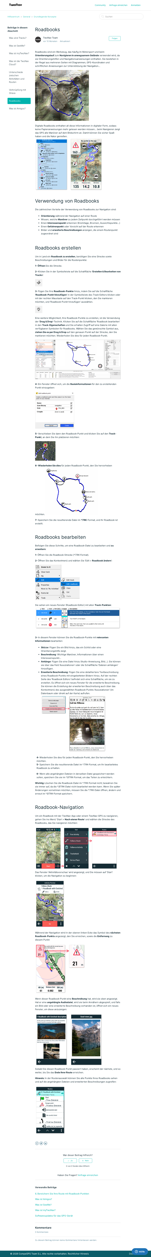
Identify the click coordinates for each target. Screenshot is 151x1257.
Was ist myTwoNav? (19, 53)
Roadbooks (14, 100)
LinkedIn (45, 1143)
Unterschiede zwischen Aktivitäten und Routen (16, 77)
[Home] (16, 6)
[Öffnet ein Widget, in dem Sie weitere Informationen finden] (140, 1252)
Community (100, 5)
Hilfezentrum (13, 16)
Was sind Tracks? (17, 37)
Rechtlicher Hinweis (78, 1253)
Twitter (41, 1143)
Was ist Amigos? (17, 108)
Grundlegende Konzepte (45, 16)
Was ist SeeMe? (17, 45)
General (26, 16)
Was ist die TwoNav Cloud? (19, 63)
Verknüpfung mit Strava (17, 91)
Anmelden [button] (136, 5)
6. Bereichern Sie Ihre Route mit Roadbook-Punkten (62, 1193)
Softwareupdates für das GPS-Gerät (54, 1215)
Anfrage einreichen (118, 5)
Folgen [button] (115, 38)
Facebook (37, 1143)
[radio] (70, 1160)
